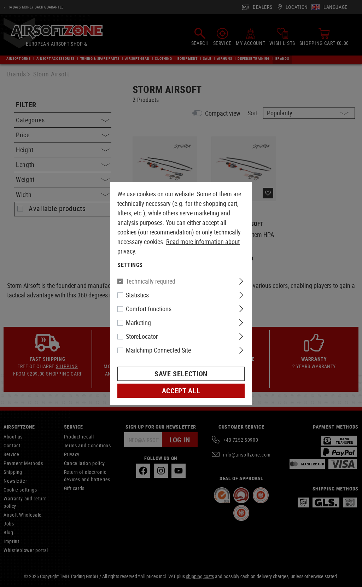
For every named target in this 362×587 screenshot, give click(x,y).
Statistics (137, 295)
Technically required (150, 281)
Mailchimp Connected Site (158, 350)
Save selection (181, 373)
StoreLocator (142, 336)
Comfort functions (148, 308)
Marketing (138, 322)
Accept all (181, 390)
